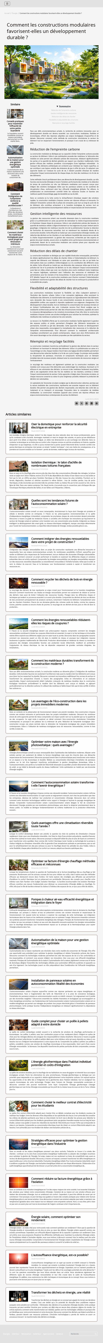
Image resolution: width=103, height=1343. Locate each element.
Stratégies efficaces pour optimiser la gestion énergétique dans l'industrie (59, 1142)
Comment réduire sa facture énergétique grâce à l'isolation (61, 1180)
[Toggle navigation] (7, 4)
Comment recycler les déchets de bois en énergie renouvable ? (62, 580)
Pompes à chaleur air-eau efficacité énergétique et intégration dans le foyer (62, 900)
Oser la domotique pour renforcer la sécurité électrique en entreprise (59, 425)
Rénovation (26, 1334)
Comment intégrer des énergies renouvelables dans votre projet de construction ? (60, 540)
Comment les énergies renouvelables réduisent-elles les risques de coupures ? (61, 621)
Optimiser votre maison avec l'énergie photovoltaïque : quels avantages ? (54, 743)
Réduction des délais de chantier (63, 117)
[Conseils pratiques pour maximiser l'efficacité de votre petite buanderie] (15, 113)
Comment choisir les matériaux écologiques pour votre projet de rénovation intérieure (15, 238)
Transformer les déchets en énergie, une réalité (60, 1292)
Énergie (14, 13)
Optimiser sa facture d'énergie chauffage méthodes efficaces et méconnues (63, 862)
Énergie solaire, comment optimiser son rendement (56, 1218)
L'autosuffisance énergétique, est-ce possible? (60, 1255)
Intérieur (15, 1334)
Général (59, 1334)
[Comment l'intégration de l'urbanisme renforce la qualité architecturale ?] (15, 186)
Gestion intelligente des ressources (63, 113)
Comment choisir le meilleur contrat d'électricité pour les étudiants (61, 1103)
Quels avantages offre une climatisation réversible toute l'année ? (62, 824)
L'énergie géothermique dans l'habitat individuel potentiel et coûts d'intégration (61, 1063)
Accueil (7, 13)
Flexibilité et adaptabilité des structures (63, 120)
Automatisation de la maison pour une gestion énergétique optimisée (15, 162)
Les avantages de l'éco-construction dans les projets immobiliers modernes (58, 702)
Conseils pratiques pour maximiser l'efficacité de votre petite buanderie (15, 126)
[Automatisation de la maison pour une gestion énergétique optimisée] (15, 150)
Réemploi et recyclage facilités (63, 123)
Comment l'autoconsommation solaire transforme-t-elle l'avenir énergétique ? (63, 783)
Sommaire (65, 106)
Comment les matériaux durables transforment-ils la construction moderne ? (62, 662)
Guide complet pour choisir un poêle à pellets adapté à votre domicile (59, 1022)
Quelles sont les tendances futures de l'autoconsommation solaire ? (54, 502)
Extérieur (37, 1334)
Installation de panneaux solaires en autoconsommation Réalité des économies (57, 982)
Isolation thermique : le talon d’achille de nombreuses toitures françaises (56, 463)
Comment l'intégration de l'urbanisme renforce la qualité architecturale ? (15, 200)
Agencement (48, 1334)
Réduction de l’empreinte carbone (63, 110)
